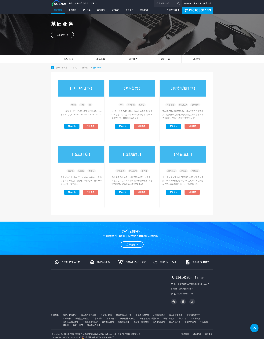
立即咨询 (62, 34)
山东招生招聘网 (142, 315)
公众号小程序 (106, 315)
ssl (90, 105)
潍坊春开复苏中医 (88, 315)
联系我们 (144, 10)
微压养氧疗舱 (174, 322)
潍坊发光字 (111, 318)
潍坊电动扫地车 (93, 325)
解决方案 (86, 10)
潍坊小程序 (78, 325)
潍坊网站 (182, 318)
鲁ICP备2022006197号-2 (129, 334)
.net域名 (195, 171)
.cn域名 (183, 171)
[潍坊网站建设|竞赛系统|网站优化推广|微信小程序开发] (59, 3)
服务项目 (72, 10)
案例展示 (101, 10)
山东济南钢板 (159, 315)
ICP (121, 105)
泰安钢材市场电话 (128, 318)
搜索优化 (195, 105)
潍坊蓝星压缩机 (82, 318)
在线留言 (197, 3)
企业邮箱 (67, 318)
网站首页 (58, 10)
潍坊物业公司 (159, 322)
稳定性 (71, 171)
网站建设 (188, 3)
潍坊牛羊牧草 (169, 318)
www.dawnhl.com (185, 294)
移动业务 (100, 59)
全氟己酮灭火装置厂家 (149, 318)
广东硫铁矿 (97, 318)
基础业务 (165, 59)
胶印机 (66, 325)
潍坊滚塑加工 (196, 318)
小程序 (196, 59)
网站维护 (183, 105)
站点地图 (208, 334)
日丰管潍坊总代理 (123, 315)
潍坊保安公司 (108, 322)
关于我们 (115, 10)
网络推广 (133, 59)
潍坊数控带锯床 (175, 315)
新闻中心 (129, 10)
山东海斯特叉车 (193, 315)
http (82, 105)
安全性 (81, 171)
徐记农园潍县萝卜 (71, 322)
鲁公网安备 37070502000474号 (99, 337)
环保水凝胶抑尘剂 (90, 322)
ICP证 (141, 105)
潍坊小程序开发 (70, 315)
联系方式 (207, 3)
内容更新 (170, 105)
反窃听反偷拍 (124, 322)
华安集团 (204, 322)
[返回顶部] (254, 328)
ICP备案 (131, 105)
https (73, 105)
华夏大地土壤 (190, 322)
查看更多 (72, 126)
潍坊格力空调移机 (141, 322)
